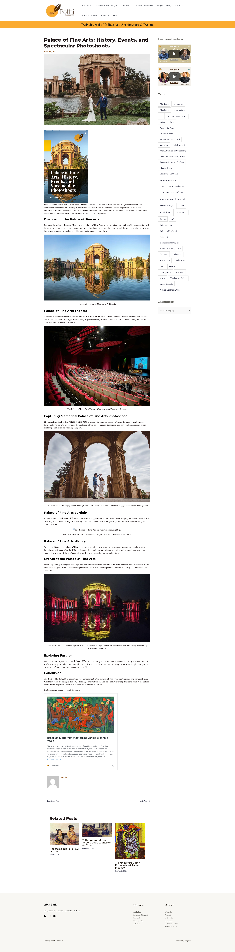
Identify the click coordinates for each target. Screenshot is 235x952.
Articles (85, 5)
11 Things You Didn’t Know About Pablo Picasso (127, 865)
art (161, 116)
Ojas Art (172, 266)
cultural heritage (166, 205)
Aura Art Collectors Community (173, 150)
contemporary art (168, 180)
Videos (126, 5)
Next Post (144, 800)
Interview (164, 254)
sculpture (180, 272)
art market (164, 145)
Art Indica (137, 912)
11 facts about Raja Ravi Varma (64, 850)
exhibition (165, 212)
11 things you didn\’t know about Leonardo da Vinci (96, 843)
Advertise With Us (171, 924)
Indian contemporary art (169, 242)
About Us (168, 912)
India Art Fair (166, 224)
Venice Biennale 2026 (170, 289)
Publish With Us (89, 15)
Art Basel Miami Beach (177, 116)
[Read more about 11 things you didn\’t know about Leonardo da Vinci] (97, 829)
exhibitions (181, 212)
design (181, 205)
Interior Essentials (144, 5)
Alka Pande (164, 110)
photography (165, 272)
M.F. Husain (165, 260)
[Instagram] (50, 916)
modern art (180, 260)
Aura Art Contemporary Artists (172, 156)
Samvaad (136, 918)
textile (162, 278)
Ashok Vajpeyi (179, 145)
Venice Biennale (166, 284)
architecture (179, 109)
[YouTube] (54, 916)
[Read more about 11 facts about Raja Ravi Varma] (64, 833)
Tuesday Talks (138, 921)
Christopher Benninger (169, 173)
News (162, 266)
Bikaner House (166, 168)
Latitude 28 (177, 254)
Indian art (164, 237)
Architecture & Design (106, 5)
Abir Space (169, 921)
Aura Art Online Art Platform (172, 162)
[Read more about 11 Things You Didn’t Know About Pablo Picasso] (130, 840)
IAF (172, 219)
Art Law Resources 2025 (170, 139)
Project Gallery (164, 5)
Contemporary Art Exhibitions (172, 186)
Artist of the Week (167, 128)
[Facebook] (45, 916)
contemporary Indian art (172, 199)
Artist (172, 122)
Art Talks (136, 924)
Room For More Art (140, 915)
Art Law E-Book (166, 133)
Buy (115, 15)
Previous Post (51, 800)
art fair (162, 122)
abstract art (178, 103)
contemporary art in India (171, 192)
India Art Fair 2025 (168, 231)
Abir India (164, 104)
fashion (163, 219)
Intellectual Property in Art (170, 248)
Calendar (180, 5)
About (104, 15)
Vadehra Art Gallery (178, 278)
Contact (168, 915)
